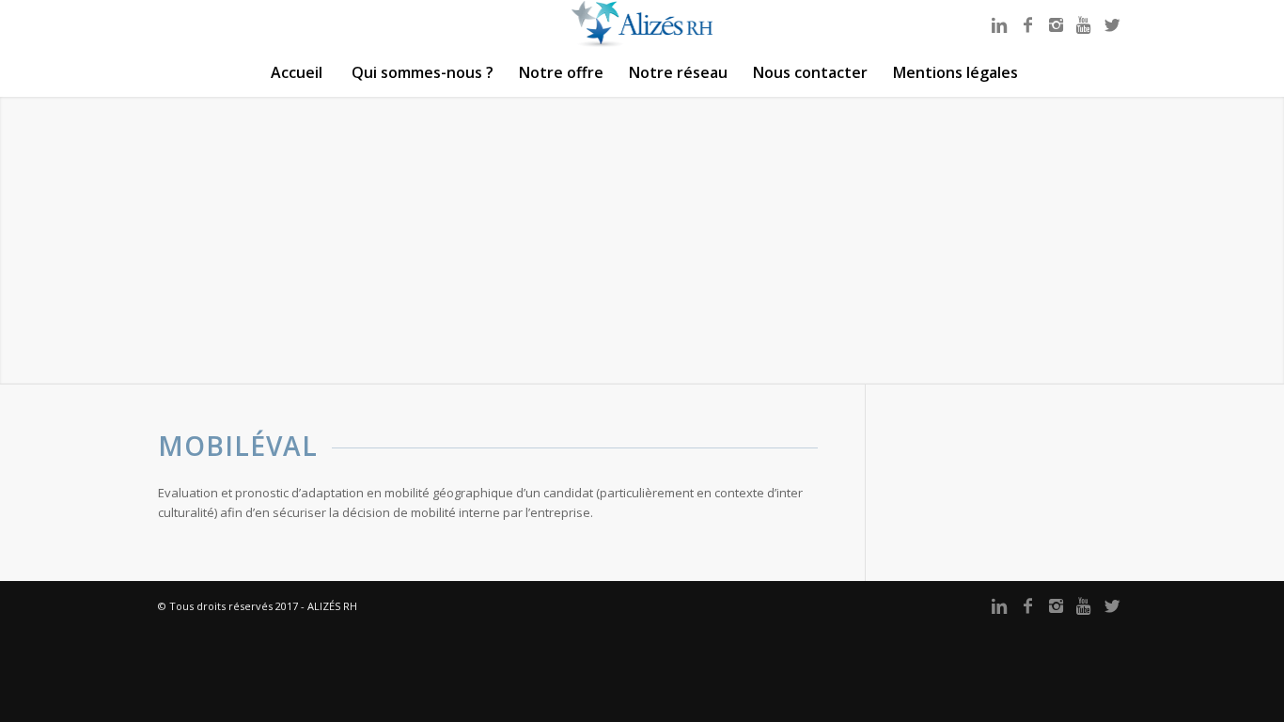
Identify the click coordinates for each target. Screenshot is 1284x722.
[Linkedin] (999, 24)
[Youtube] (1084, 24)
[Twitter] (1112, 24)
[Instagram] (1055, 24)
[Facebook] (1027, 24)
